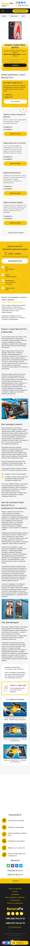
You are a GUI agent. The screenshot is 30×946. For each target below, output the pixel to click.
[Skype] (24, 3)
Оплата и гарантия (15, 889)
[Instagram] (17, 913)
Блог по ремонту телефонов (15, 897)
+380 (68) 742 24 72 (15, 871)
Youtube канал (15, 900)
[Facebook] (12, 913)
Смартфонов (14, 16)
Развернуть (15, 881)
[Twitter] (8, 913)
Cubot (23, 16)
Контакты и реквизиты (15, 903)
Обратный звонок (16, 927)
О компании (15, 894)
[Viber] (19, 3)
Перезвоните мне (15, 261)
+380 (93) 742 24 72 (15, 875)
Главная (4, 16)
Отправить (15, 65)
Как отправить (15, 101)
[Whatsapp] (17, 3)
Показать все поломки (16, 232)
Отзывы (15, 891)
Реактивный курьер (20, 11)
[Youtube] (21, 913)
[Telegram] (22, 3)
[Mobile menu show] (3, 11)
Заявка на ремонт (15, 133)
